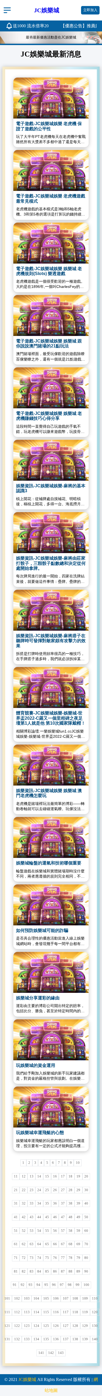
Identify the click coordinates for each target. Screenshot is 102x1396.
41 (16, 1217)
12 (24, 1176)
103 (27, 1298)
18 (70, 1176)
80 (86, 1258)
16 (55, 1176)
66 (55, 1244)
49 (78, 1217)
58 (70, 1231)
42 (24, 1217)
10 (78, 1163)
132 (17, 1339)
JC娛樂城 (27, 1379)
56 (55, 1231)
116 (56, 1312)
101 (7, 1298)
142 (51, 1353)
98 (70, 1285)
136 (56, 1339)
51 (16, 1231)
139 (85, 1339)
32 (24, 1203)
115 (46, 1312)
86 (55, 1271)
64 (39, 1244)
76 (55, 1258)
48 (70, 1217)
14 (39, 1176)
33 (31, 1203)
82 (24, 1271)
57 (63, 1231)
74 (39, 1258)
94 (38, 1285)
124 (36, 1326)
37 (63, 1203)
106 (56, 1298)
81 (16, 1271)
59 (78, 1231)
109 (85, 1298)
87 (63, 1271)
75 (47, 1258)
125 (46, 1326)
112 (17, 1312)
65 (47, 1244)
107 (66, 1298)
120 (95, 1312)
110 (95, 1298)
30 (86, 1190)
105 (46, 1298)
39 (78, 1203)
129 (85, 1326)
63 (31, 1244)
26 (55, 1190)
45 (47, 1217)
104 (36, 1298)
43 (31, 1217)
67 (63, 1244)
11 (16, 1176)
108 (75, 1298)
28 (70, 1190)
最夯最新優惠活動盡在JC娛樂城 (51, 37)
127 (66, 1326)
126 (56, 1326)
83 (31, 1271)
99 (77, 1285)
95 (46, 1285)
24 (39, 1190)
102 (17, 1298)
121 (7, 1326)
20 (86, 1176)
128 (75, 1326)
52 (24, 1231)
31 (16, 1203)
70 (86, 1244)
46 (55, 1217)
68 (70, 1244)
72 (24, 1258)
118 (75, 1312)
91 (15, 1285)
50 (86, 1217)
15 (47, 1176)
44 (39, 1217)
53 (31, 1231)
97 (62, 1285)
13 (31, 1176)
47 (63, 1217)
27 (63, 1190)
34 (39, 1203)
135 (46, 1339)
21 (16, 1190)
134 (36, 1339)
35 (47, 1203)
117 (66, 1312)
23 (31, 1190)
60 (86, 1231)
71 (16, 1258)
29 (78, 1190)
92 (22, 1285)
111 (7, 1312)
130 (95, 1326)
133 (27, 1339)
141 (41, 1353)
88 (70, 1271)
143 (61, 1353)
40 (86, 1203)
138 (75, 1339)
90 (86, 1271)
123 (27, 1326)
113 (27, 1312)
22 (24, 1190)
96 (54, 1285)
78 (70, 1258)
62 (24, 1244)
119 (85, 1312)
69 (78, 1244)
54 (39, 1231)
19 (78, 1176)
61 (16, 1244)
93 (30, 1285)
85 (47, 1271)
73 (31, 1258)
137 (66, 1339)
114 (36, 1312)
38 (70, 1203)
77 (63, 1258)
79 (78, 1258)
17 (63, 1176)
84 (39, 1271)
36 (55, 1203)
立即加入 (90, 10)
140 (95, 1339)
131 (7, 1339)
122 (17, 1326)
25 (47, 1190)
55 (47, 1231)
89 (78, 1271)
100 (86, 1285)
